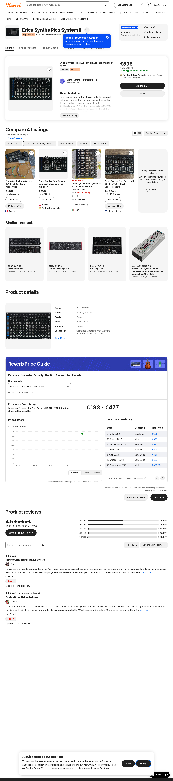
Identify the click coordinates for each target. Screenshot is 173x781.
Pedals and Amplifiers (25, 12)
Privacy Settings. (100, 768)
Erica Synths (82, 307)
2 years (96, 473)
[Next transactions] (162, 478)
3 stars (82, 528)
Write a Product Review (21, 532)
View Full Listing (69, 115)
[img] (88, 80)
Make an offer (15, 206)
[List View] (139, 133)
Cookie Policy (33, 768)
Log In (165, 5)
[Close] (107, 37)
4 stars (82, 524)
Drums (79, 12)
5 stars (82, 520)
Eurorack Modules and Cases (90, 333)
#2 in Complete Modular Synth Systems (52, 35)
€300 (154, 434)
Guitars (10, 12)
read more (147, 573)
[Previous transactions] (157, 478)
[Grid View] (135, 133)
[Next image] (31, 164)
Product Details (50, 47)
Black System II (97, 268)
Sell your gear (124, 5)
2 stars (82, 532)
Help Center (161, 12)
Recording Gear (67, 12)
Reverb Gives (148, 12)
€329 (154, 460)
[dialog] (86, 764)
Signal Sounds (74, 79)
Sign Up (157, 5)
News (111, 12)
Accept (143, 763)
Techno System (15, 268)
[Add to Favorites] (87, 30)
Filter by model (15, 381)
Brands (103, 12)
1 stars (82, 536)
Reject (128, 763)
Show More (60, 338)
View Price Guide (136, 497)
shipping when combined (134, 70)
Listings (9, 47)
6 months (75, 473)
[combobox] (36, 386)
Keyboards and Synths (47, 12)
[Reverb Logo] (14, 5)
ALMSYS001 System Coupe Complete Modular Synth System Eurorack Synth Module (147, 271)
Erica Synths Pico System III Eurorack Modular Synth (86, 64)
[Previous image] (9, 164)
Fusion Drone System (59, 268)
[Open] (68, 386)
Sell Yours (159, 497)
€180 (154, 444)
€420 (154, 439)
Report (11, 581)
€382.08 (156, 465)
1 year (86, 473)
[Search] (106, 5)
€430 (154, 454)
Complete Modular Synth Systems (93, 330)
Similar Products (27, 47)
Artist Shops (135, 12)
